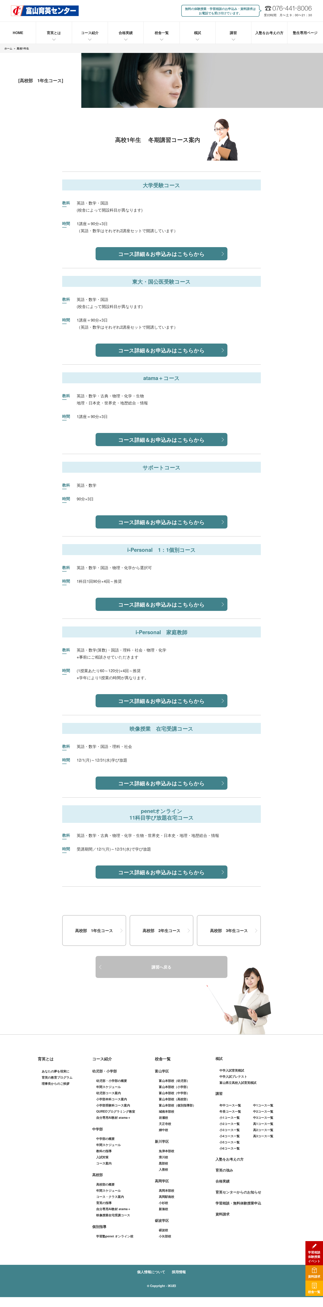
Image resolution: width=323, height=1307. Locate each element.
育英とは (54, 32)
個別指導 (99, 1226)
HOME (18, 32)
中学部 (97, 1128)
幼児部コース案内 (108, 1093)
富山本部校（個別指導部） (177, 1105)
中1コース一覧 (263, 1105)
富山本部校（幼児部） (174, 1080)
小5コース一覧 (230, 1142)
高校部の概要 (105, 1184)
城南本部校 (166, 1111)
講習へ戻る (161, 967)
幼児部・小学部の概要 (111, 1080)
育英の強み (224, 1170)
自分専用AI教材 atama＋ (113, 1117)
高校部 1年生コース (94, 930)
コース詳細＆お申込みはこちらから (161, 253)
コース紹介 (90, 32)
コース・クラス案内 (110, 1196)
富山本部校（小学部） (174, 1086)
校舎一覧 (162, 32)
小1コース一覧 (230, 1117)
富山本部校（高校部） (174, 1099)
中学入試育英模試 (232, 1070)
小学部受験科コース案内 (113, 1105)
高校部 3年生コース (229, 930)
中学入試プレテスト (233, 1076)
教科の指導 (104, 1151)
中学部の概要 (105, 1138)
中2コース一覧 (263, 1111)
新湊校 (163, 1209)
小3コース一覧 (230, 1130)
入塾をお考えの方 (269, 32)
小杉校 (163, 1202)
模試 (197, 32)
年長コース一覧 (230, 1111)
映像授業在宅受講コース (113, 1215)
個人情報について (151, 1271)
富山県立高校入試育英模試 (238, 1082)
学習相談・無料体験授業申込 (238, 1203)
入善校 (163, 1169)
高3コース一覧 (263, 1136)
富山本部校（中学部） (174, 1093)
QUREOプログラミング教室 (115, 1111)
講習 (233, 32)
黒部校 (163, 1163)
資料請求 (223, 1213)
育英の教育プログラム (57, 1077)
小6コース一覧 (230, 1148)
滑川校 (163, 1157)
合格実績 (126, 32)
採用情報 (179, 1271)
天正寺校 (165, 1123)
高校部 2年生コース (161, 930)
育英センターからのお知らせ (238, 1192)
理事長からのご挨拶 (55, 1083)
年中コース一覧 (230, 1105)
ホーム (8, 48)
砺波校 (163, 1230)
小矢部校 (165, 1236)
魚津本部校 (166, 1151)
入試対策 (102, 1157)
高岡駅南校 (166, 1196)
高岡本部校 (166, 1190)
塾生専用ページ (305, 32)
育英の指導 (104, 1202)
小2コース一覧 (230, 1123)
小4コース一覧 (230, 1136)
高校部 (97, 1174)
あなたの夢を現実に (55, 1071)
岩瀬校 (163, 1117)
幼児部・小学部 (104, 1070)
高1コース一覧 (263, 1123)
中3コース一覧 (263, 1117)
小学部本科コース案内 (111, 1099)
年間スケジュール (108, 1086)
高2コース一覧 (263, 1130)
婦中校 (163, 1130)
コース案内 (104, 1163)
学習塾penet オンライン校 (114, 1236)
